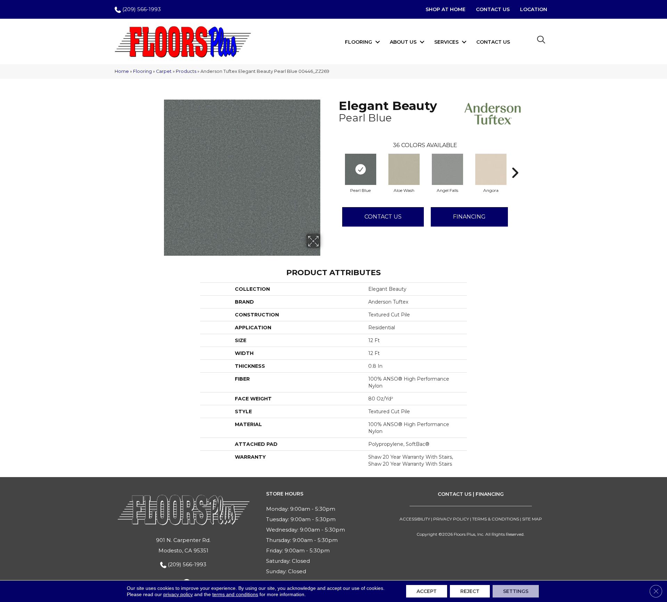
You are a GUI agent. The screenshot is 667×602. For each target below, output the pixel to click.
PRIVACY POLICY (451, 519)
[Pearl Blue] (360, 169)
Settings (515, 591)
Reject (469, 591)
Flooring (358, 42)
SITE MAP (532, 519)
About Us (403, 42)
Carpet (164, 71)
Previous (335, 162)
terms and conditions (235, 594)
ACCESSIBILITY (415, 519)
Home (122, 71)
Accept (427, 591)
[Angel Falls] (447, 169)
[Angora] (491, 169)
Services (446, 42)
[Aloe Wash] (404, 169)
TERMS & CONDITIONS (495, 519)
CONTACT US (454, 494)
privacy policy (178, 594)
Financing (469, 216)
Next (515, 162)
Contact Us (493, 42)
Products (186, 71)
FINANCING (490, 494)
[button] (377, 42)
